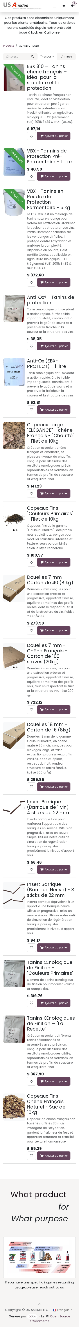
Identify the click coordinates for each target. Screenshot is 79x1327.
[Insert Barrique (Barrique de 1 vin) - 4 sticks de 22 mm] (14, 812)
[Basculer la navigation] (54, 6)
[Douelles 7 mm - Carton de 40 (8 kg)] (14, 588)
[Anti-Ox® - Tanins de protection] (14, 308)
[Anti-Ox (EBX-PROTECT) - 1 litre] (14, 372)
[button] (47, 56)
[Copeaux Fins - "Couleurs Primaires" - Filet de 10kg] (14, 519)
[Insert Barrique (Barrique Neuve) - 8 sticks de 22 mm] (14, 895)
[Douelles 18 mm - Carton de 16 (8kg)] (14, 735)
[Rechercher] (32, 57)
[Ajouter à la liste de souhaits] (31, 136)
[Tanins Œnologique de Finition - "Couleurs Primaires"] (14, 973)
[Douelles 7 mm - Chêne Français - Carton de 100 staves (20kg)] (14, 656)
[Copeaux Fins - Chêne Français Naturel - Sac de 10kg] (14, 1107)
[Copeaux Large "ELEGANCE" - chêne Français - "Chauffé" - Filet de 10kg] (14, 435)
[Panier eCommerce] (63, 5)
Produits (8, 45)
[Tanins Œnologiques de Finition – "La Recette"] (14, 1029)
